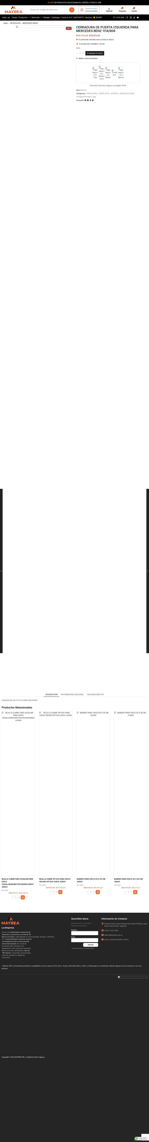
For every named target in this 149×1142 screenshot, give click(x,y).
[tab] (51, 694)
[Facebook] (127, 17)
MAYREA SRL (20, 1057)
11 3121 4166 (120, 17)
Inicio (5, 23)
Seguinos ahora (91, 8)
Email (73, 937)
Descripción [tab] (51, 694)
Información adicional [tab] (72, 694)
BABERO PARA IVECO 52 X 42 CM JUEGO (128, 880)
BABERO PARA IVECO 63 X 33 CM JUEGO (91, 880)
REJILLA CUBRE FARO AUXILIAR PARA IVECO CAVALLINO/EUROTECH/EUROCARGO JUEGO (18, 883)
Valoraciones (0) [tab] (95, 694)
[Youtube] (138, 17)
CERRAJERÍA (91, 93)
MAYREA (114, 93)
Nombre (74, 930)
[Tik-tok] (134, 17)
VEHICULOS (15, 23)
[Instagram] (131, 17)
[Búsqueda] (71, 9)
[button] (109, 10)
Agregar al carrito (96, 53)
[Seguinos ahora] (82, 10)
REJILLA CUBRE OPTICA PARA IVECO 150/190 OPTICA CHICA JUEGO (54, 880)
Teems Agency (39, 1057)
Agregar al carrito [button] (16, 795)
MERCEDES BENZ (30, 23)
